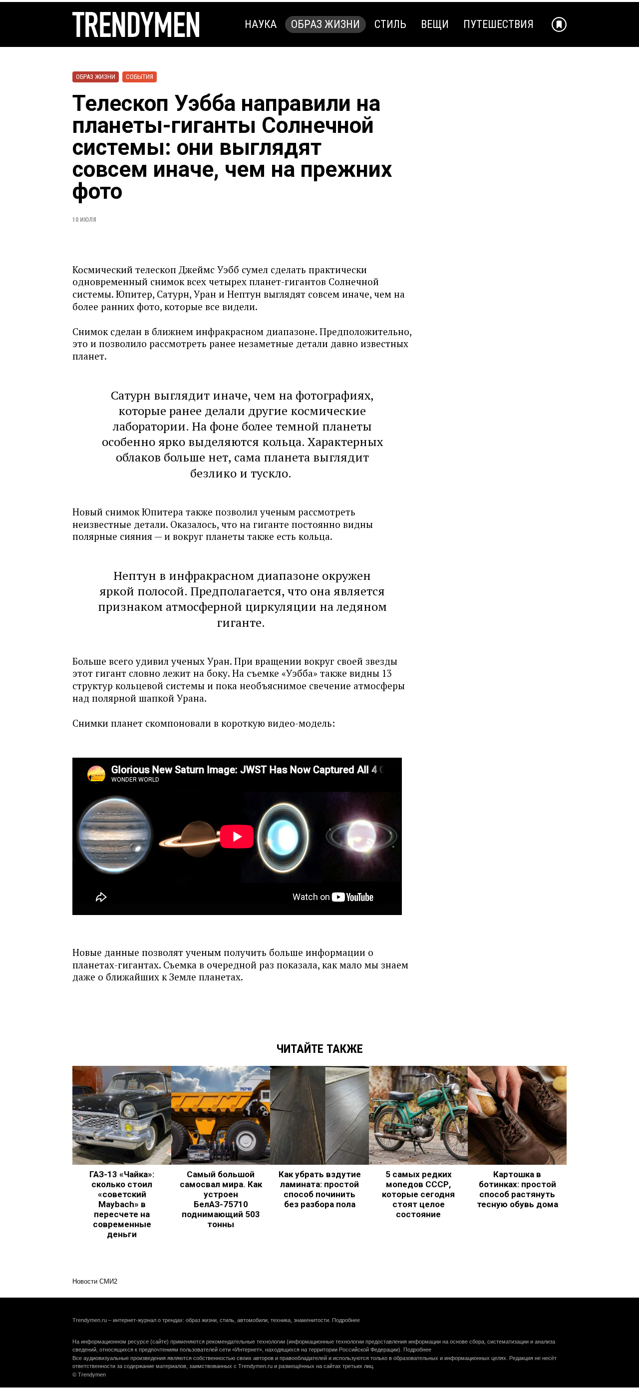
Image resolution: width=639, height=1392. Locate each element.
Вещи (435, 24)
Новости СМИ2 (94, 1281)
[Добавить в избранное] (559, 24)
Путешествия (498, 24)
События (139, 76)
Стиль (390, 24)
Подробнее (346, 1320)
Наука (261, 24)
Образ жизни (325, 24)
